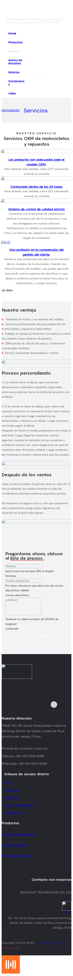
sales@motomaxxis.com (65, 911)
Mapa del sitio (11, 947)
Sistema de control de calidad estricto (36, 209)
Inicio (8, 782)
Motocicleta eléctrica (17, 856)
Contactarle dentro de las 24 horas (36, 187)
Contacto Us (13, 813)
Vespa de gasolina (14, 845)
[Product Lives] (11, 972)
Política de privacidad (49, 943)
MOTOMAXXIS (10, 110)
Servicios (36, 110)
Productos (11, 790)
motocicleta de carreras (19, 834)
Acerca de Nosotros (18, 805)
